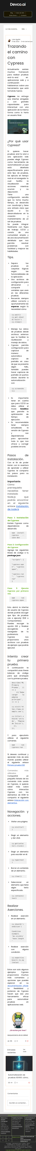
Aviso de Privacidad (25, 1139)
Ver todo (24, 1050)
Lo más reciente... (12, 29)
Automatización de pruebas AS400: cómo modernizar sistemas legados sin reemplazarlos (18, 1076)
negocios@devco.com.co (5, 1132)
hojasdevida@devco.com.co (17, 1127)
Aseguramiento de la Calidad (18, 1035)
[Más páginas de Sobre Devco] (17, 15)
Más (23, 29)
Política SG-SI (24, 1141)
